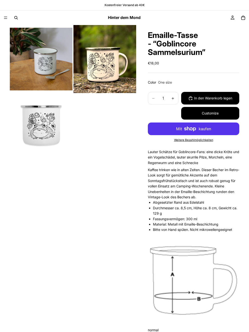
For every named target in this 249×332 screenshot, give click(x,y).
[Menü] (5, 17)
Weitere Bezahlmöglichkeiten (193, 140)
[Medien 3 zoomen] (41, 125)
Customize (210, 113)
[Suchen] (16, 17)
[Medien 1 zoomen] (41, 59)
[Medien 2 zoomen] (104, 59)
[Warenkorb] (243, 17)
